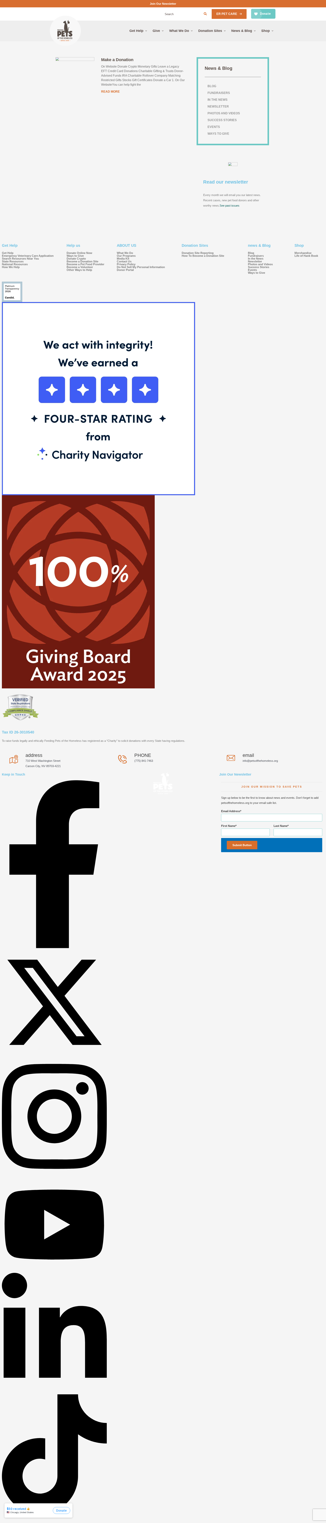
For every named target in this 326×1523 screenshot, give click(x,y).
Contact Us (124, 261)
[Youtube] (54, 1270)
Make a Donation (117, 59)
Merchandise (302, 252)
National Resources (15, 264)
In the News (218, 99)
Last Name (281, 825)
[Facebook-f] (54, 947)
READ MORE (110, 91)
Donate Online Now (79, 252)
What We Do (125, 252)
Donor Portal (125, 269)
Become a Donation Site (82, 261)
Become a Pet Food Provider (85, 264)
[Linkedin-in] (54, 1391)
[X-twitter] (54, 1053)
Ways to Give (218, 133)
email (248, 755)
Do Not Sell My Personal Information (141, 267)
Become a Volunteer (80, 267)
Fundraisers (219, 93)
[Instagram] (54, 1175)
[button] (229, 14)
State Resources (13, 261)
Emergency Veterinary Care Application (28, 255)
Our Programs (126, 255)
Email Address (230, 811)
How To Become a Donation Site (203, 255)
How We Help (11, 267)
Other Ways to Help (79, 269)
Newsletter (218, 106)
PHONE (142, 755)
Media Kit (123, 258)
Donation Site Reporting (198, 252)
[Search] (205, 14)
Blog (212, 86)
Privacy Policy (126, 264)
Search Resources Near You (20, 258)
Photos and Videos (224, 113)
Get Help (7, 252)
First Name (228, 825)
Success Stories (222, 120)
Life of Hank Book (306, 255)
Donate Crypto (76, 258)
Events (214, 126)
